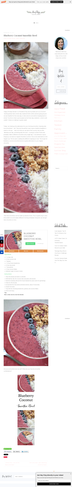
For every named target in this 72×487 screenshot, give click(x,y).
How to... (59, 117)
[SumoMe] (2, 252)
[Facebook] (2, 238)
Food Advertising (68, 30)
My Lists (26, 251)
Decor (56, 109)
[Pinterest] (2, 245)
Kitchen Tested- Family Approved (16, 38)
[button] (36, 2)
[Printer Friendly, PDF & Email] (8, 448)
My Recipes (11, 251)
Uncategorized (63, 153)
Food (5, 38)
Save (6, 457)
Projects (57, 144)
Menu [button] (37, 22)
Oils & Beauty (60, 138)
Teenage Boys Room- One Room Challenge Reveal (61, 253)
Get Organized (59, 112)
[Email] (2, 249)
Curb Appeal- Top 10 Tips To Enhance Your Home (60, 233)
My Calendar (40, 251)
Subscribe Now (57, 2)
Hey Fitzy (36, 12)
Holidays (57, 115)
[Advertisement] (61, 197)
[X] (2, 242)
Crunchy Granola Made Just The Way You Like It (61, 260)
